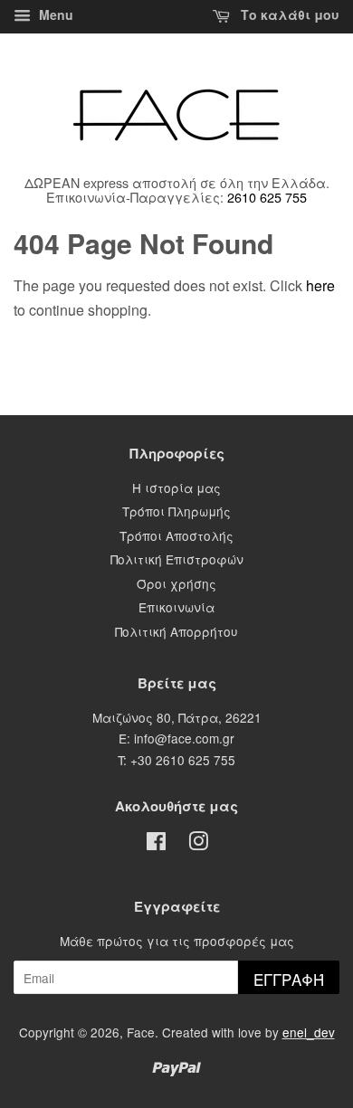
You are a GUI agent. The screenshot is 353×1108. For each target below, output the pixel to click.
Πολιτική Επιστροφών (176, 559)
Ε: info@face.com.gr (176, 738)
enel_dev (308, 1032)
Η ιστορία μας (176, 487)
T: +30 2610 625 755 (176, 760)
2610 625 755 (267, 196)
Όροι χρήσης (176, 583)
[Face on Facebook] (156, 844)
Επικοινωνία (176, 607)
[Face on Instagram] (198, 844)
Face (141, 1032)
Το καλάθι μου (288, 14)
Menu (54, 14)
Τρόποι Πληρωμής (176, 511)
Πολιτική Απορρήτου (176, 631)
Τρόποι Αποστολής (176, 535)
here (320, 285)
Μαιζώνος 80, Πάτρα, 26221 (177, 717)
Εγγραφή (288, 979)
